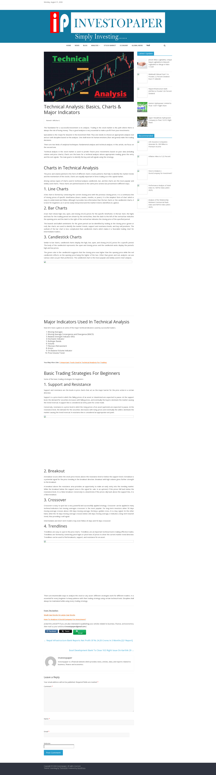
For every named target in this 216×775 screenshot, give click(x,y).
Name (47, 719)
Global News (137, 45)
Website (47, 743)
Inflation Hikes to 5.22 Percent (159, 156)
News (77, 45)
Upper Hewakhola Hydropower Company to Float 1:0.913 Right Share (159, 120)
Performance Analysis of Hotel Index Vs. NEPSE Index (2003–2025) (159, 187)
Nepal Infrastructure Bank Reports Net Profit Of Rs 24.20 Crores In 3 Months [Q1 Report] (88, 640)
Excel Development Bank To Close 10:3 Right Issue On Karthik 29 (101, 650)
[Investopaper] (108, 11)
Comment (48, 686)
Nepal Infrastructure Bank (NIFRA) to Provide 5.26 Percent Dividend (160, 91)
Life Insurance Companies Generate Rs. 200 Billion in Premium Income (158, 144)
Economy (124, 45)
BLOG (85, 45)
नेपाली (148, 45)
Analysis (94, 45)
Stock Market (110, 45)
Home (68, 45)
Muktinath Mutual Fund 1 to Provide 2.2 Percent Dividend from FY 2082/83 (158, 76)
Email (46, 731)
